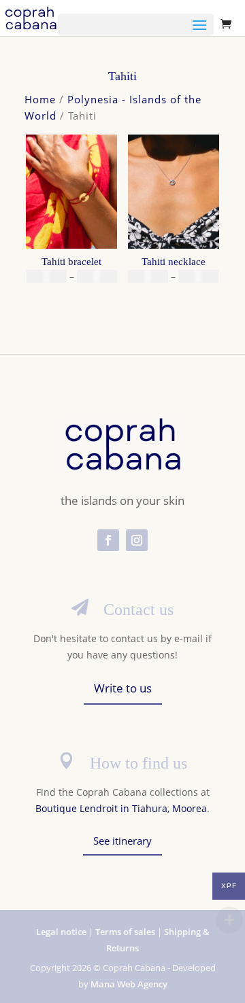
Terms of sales (125, 932)
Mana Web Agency (129, 984)
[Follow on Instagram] (137, 540)
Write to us (123, 688)
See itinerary (122, 840)
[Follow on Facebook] (108, 540)
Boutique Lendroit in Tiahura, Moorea (121, 808)
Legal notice (61, 932)
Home (40, 99)
